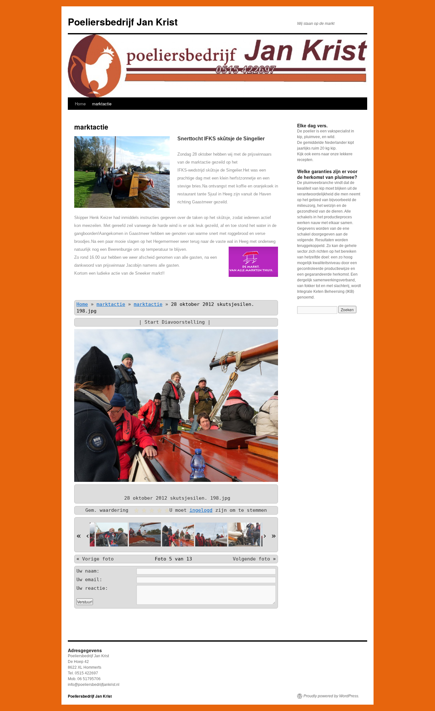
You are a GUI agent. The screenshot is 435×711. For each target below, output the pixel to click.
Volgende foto (251, 559)
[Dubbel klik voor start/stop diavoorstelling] (112, 534)
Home (80, 104)
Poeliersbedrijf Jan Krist (123, 21)
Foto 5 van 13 (173, 559)
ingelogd (200, 510)
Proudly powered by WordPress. (331, 696)
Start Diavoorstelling (175, 322)
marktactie (101, 104)
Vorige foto (98, 559)
